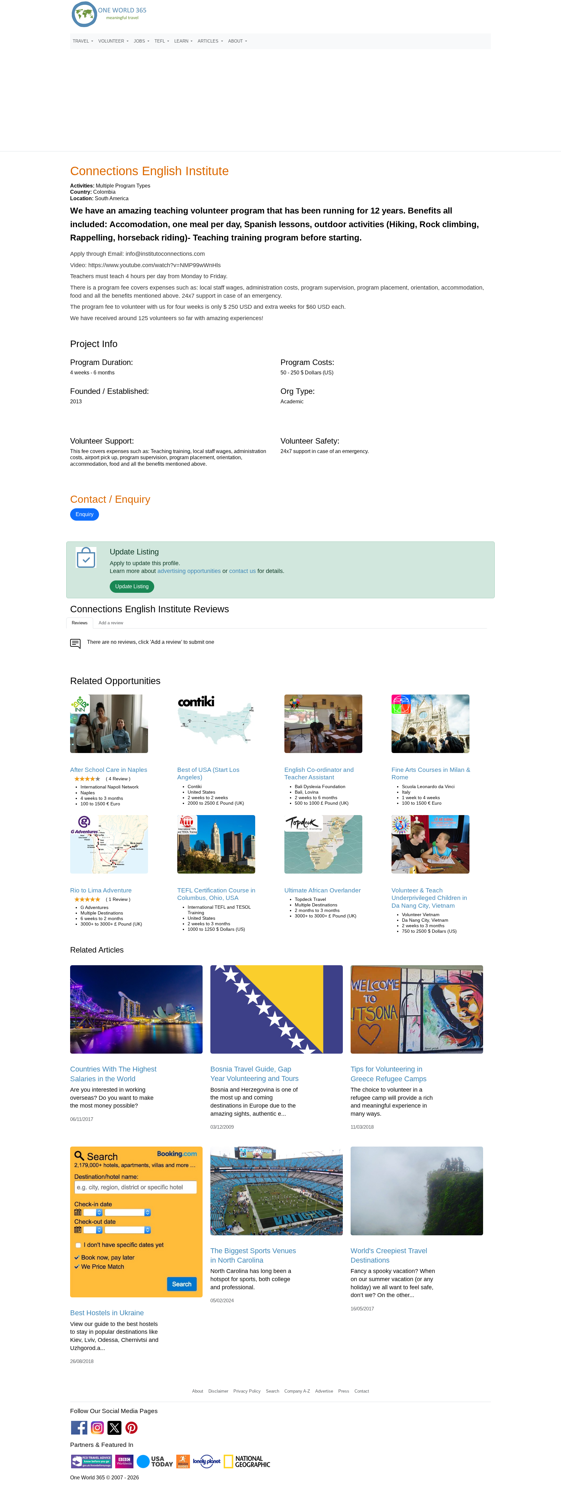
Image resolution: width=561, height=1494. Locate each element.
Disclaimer (218, 1391)
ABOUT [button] (236, 41)
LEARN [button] (182, 41)
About (197, 1391)
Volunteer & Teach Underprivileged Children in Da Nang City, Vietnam (429, 898)
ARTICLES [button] (209, 41)
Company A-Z (297, 1391)
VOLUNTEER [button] (111, 41)
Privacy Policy (247, 1391)
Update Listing (132, 586)
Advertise (324, 1391)
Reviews (80, 622)
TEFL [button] (160, 41)
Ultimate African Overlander (322, 890)
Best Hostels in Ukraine (107, 1313)
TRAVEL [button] (81, 41)
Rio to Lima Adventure (101, 890)
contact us (242, 571)
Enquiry (85, 514)
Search (272, 1391)
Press (343, 1391)
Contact (362, 1391)
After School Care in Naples (108, 769)
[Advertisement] (280, 97)
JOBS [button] (140, 41)
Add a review (111, 622)
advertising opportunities (189, 571)
